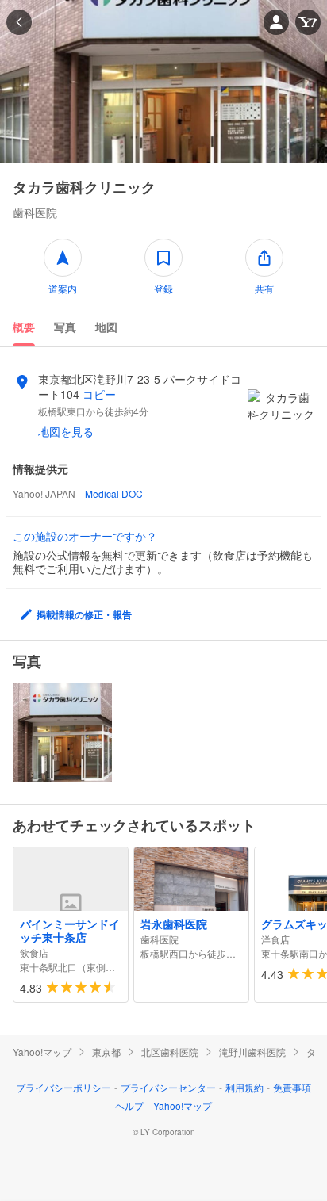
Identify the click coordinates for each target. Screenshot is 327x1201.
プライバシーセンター (168, 1087)
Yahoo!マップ (42, 1052)
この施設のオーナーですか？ (85, 536)
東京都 (106, 1052)
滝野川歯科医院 (252, 1052)
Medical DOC (114, 493)
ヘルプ (129, 1105)
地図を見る (66, 431)
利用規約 (244, 1087)
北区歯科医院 (169, 1052)
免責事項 (292, 1087)
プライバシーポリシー (63, 1087)
